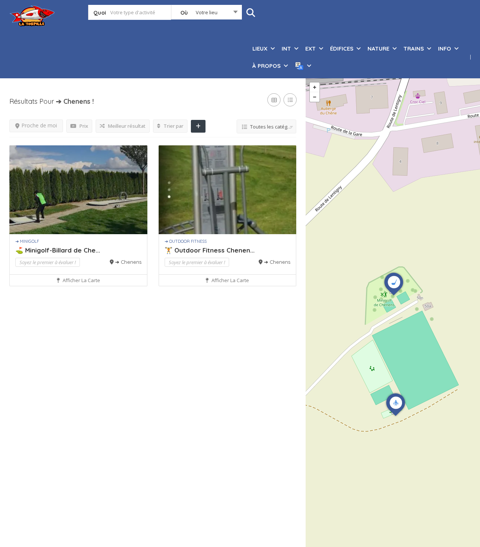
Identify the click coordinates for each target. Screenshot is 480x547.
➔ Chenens (128, 262)
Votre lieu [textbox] (207, 12)
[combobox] (206, 13)
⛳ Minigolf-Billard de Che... (57, 250)
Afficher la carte (81, 280)
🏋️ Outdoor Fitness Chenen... (210, 250)
